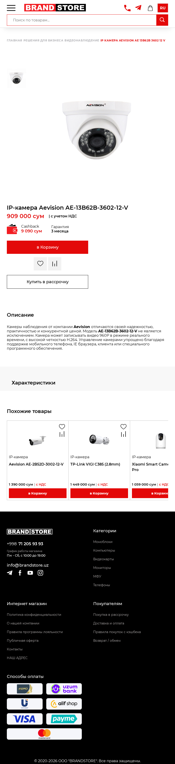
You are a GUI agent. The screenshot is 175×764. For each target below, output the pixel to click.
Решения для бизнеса (43, 40)
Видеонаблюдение (81, 40)
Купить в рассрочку (48, 281)
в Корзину (48, 247)
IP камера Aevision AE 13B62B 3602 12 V (132, 40)
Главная (14, 40)
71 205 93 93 (30, 543)
